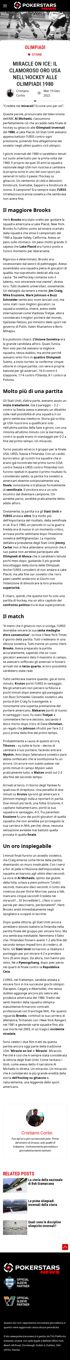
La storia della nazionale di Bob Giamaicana (45, 1181)
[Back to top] (65, 1247)
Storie (37, 54)
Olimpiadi (35, 47)
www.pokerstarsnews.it (23, 1336)
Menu (6, 6)
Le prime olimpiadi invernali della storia (42, 1203)
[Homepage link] (35, 5)
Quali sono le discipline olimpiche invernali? (44, 1224)
